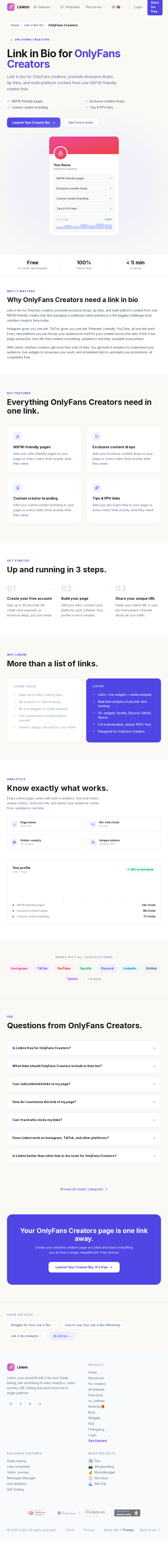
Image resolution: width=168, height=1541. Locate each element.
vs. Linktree (96, 1401)
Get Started (97, 1441)
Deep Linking (16, 1461)
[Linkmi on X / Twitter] (20, 1404)
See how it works (80, 122)
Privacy (89, 1530)
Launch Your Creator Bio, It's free (82, 1267)
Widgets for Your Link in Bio (31, 1325)
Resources (96, 1378)
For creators (97, 1384)
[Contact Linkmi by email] (40, 1404)
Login (138, 7)
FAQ (91, 1423)
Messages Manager (21, 1478)
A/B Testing (15, 1489)
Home (15, 25)
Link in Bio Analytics (25, 1336)
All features (96, 1389)
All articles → (62, 1336)
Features (44, 7)
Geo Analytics (17, 1484)
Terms (69, 1530)
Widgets (94, 1418)
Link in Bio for (34, 25)
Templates (72, 7)
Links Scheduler (18, 1466)
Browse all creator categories (82, 1189)
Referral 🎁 (96, 1406)
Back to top (148, 1530)
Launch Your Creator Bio (31, 122)
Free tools (95, 1395)
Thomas (128, 1530)
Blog (91, 1412)
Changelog (96, 1429)
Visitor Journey (18, 1472)
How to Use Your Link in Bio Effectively (93, 1325)
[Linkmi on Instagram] (11, 1404)
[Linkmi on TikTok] (30, 1404)
